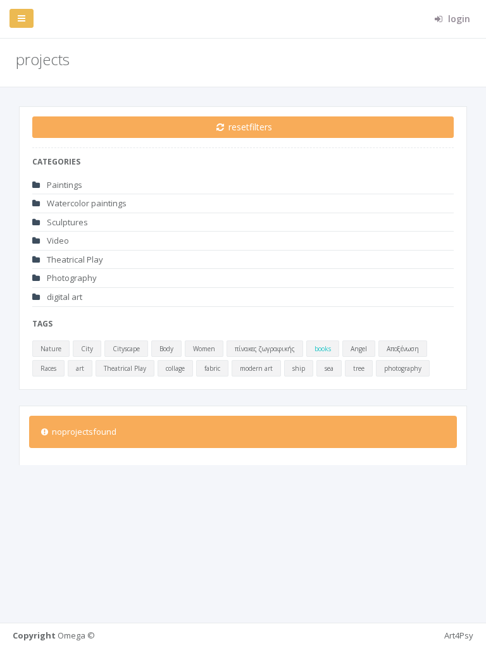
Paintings (63, 184)
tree (358, 368)
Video (57, 240)
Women (204, 348)
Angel (359, 348)
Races (48, 368)
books (323, 348)
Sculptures (66, 222)
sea (329, 368)
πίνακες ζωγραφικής (265, 348)
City (87, 348)
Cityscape (126, 348)
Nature (50, 348)
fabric (212, 368)
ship (298, 368)
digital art (63, 296)
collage (175, 368)
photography (402, 368)
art (80, 368)
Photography (71, 278)
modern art (256, 368)
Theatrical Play (74, 259)
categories (56, 162)
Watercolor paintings (86, 203)
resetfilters (249, 127)
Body (166, 348)
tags (42, 324)
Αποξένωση (403, 348)
